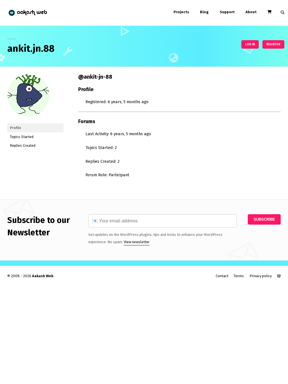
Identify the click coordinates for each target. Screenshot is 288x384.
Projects (181, 12)
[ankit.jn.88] (28, 121)
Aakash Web (27, 13)
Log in (250, 44)
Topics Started (21, 137)
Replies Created (22, 145)
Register (273, 44)
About (251, 12)
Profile (15, 128)
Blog (204, 12)
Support (227, 12)
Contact (222, 276)
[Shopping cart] (269, 12)
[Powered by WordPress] (279, 276)
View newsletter (137, 242)
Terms (239, 276)
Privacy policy (260, 276)
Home (11, 39)
